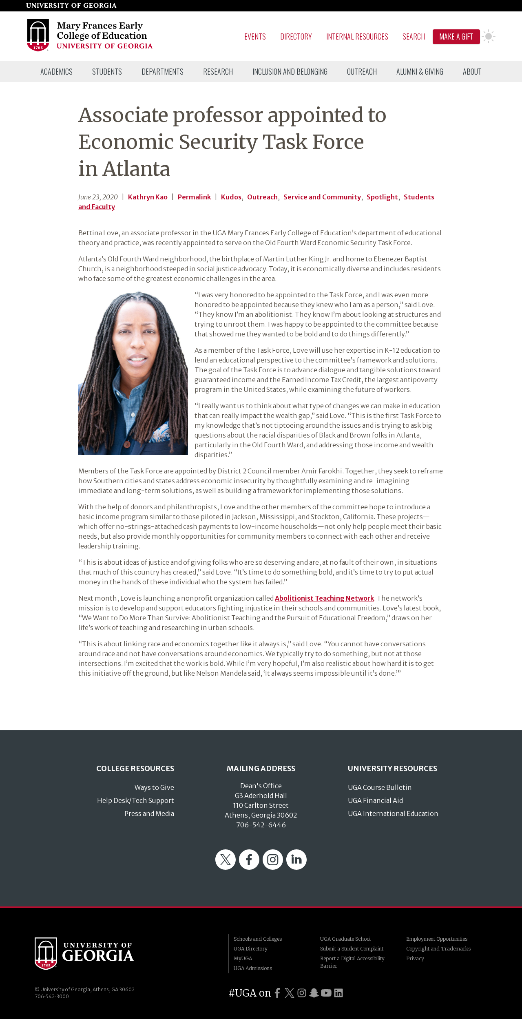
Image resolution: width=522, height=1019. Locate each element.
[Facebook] (249, 867)
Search (414, 36)
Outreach (362, 71)
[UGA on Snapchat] (314, 993)
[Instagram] (273, 867)
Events (255, 36)
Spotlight (382, 197)
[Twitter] (225, 867)
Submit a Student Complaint (351, 949)
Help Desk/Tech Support (135, 800)
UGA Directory (251, 949)
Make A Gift (456, 36)
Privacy (415, 958)
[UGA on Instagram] (302, 993)
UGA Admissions (253, 968)
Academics (56, 71)
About (472, 71)
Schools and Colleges (258, 939)
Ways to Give (154, 787)
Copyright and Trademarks (438, 949)
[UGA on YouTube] (326, 993)
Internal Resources (357, 36)
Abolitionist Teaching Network (324, 598)
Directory (296, 36)
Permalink (194, 197)
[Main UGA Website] (71, 6)
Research (218, 71)
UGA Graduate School (345, 939)
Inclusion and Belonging (289, 71)
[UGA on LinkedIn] (338, 993)
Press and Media (149, 813)
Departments (163, 71)
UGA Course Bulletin (380, 787)
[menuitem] (56, 71)
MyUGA (243, 958)
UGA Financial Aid (375, 800)
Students (107, 71)
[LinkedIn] (296, 867)
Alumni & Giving (419, 71)
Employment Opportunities (436, 939)
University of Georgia (96, 953)
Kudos (231, 197)
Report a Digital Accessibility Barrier (352, 962)
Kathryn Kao (148, 197)
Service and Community (322, 197)
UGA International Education (393, 813)
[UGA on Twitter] (289, 993)
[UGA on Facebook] (277, 993)
